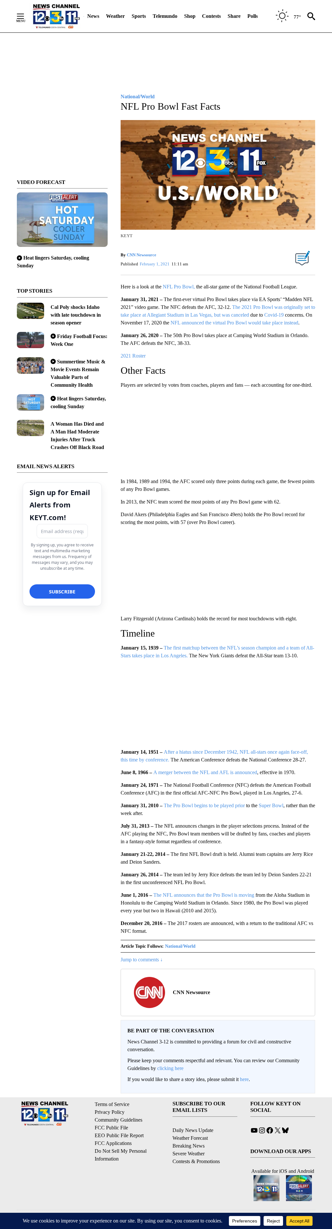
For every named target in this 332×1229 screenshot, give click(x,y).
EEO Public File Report (119, 1135)
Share (234, 16)
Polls (252, 16)
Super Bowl (271, 805)
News (93, 16)
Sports (139, 16)
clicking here (170, 1068)
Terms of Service (112, 1104)
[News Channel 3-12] (56, 16)
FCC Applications (113, 1143)
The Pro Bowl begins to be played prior (204, 805)
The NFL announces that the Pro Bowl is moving (203, 895)
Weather (115, 16)
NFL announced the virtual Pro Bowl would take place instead (234, 322)
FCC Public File (111, 1127)
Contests (211, 16)
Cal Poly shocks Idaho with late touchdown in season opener (76, 314)
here (244, 1079)
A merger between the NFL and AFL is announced (205, 772)
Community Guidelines (118, 1120)
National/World (180, 946)
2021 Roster (133, 356)
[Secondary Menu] (25, 16)
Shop (190, 16)
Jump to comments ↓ (142, 959)
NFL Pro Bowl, (179, 286)
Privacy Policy (109, 1112)
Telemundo (165, 16)
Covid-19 (274, 315)
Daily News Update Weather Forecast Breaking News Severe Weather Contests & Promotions (196, 1145)
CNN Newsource (141, 254)
